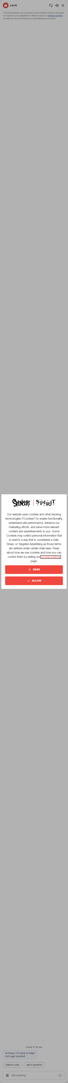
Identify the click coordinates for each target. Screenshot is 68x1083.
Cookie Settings (50, 557)
